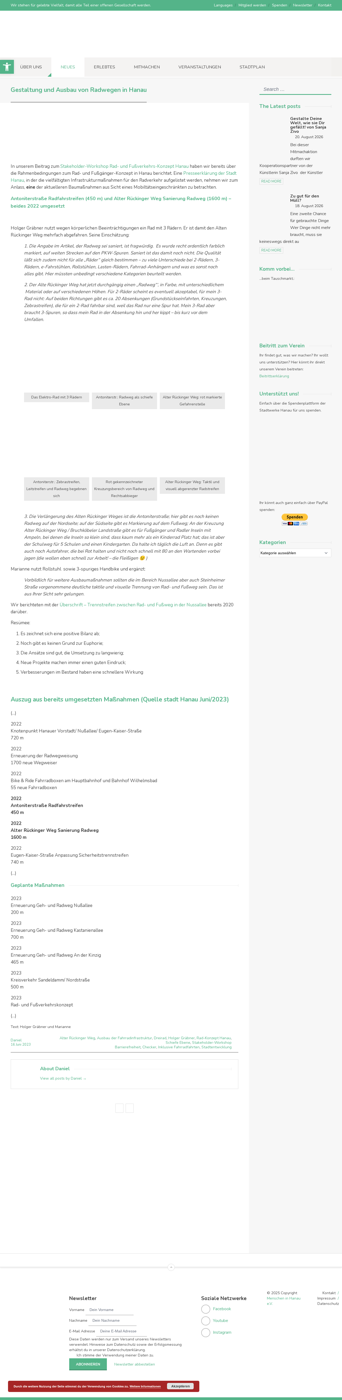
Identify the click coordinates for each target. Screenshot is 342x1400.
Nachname (78, 1320)
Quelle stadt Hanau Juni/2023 (185, 699)
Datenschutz (328, 1303)
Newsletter (302, 5)
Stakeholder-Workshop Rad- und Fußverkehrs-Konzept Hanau (124, 166)
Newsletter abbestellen (134, 1364)
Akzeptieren (180, 1386)
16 (13, 1044)
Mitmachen (147, 67)
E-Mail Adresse (82, 1331)
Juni (19, 1044)
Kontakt (324, 5)
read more (271, 181)
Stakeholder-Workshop (212, 1042)
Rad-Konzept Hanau (214, 1038)
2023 (26, 1044)
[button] (7, 67)
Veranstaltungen (199, 67)
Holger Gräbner (181, 1038)
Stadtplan (252, 67)
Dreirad (160, 1038)
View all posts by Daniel (63, 1078)
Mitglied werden (252, 5)
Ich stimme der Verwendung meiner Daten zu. (115, 1355)
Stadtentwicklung (216, 1047)
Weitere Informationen (145, 1386)
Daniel (16, 1040)
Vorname (76, 1309)
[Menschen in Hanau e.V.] (51, 50)
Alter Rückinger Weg (77, 1038)
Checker (149, 1047)
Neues (68, 67)
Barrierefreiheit (128, 1047)
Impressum (326, 1298)
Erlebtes (104, 67)
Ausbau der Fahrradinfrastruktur (124, 1038)
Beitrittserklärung (274, 376)
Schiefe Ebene (178, 1042)
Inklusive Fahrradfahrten (179, 1047)
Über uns (31, 67)
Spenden (279, 5)
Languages (223, 5)
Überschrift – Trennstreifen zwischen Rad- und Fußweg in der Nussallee (133, 605)
